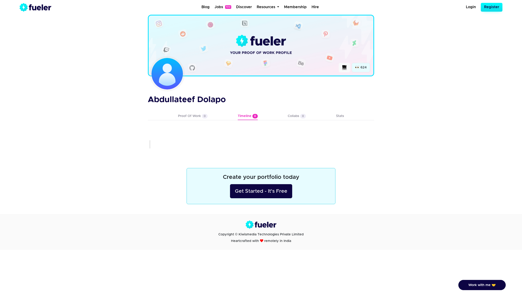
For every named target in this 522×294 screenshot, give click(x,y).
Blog (205, 7)
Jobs (222, 7)
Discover (244, 7)
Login (471, 7)
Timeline (247, 116)
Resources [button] (266, 7)
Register (491, 7)
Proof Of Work (192, 116)
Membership (295, 7)
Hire (315, 7)
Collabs (296, 116)
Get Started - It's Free (261, 191)
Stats (340, 116)
